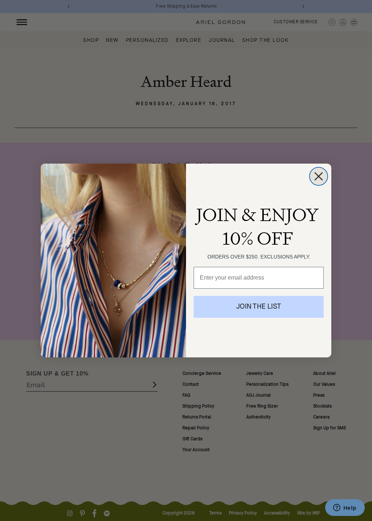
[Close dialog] (319, 176)
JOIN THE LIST (258, 306)
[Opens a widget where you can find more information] (345, 508)
